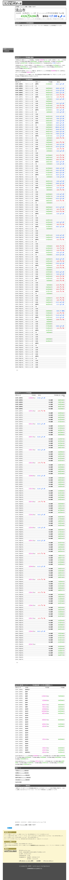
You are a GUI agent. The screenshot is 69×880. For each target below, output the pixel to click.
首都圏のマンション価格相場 (22, 772)
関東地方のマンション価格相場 (22, 775)
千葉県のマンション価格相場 (22, 770)
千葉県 (29, 6)
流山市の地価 (18, 782)
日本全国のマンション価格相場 (22, 779)
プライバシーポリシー (48, 860)
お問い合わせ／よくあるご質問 (26, 860)
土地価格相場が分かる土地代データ (34, 868)
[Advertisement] (8, 26)
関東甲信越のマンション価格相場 (23, 777)
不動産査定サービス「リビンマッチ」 (37, 845)
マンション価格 (23, 6)
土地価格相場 (6, 50)
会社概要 (39, 860)
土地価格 (17, 6)
